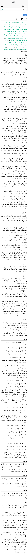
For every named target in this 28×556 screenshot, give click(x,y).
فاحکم (14, 45)
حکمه (10, 43)
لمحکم (4, 47)
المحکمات (20, 31)
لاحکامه (25, 47)
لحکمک (8, 47)
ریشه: (25, 15)
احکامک (10, 22)
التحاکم (17, 27)
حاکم (21, 40)
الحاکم (8, 27)
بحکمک (21, 38)
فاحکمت (10, 45)
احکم (6, 22)
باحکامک (20, 34)
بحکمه (25, 38)
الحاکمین (4, 27)
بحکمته (10, 36)
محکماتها (18, 49)
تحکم (6, 38)
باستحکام (15, 34)
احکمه (13, 25)
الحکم (21, 29)
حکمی (3, 43)
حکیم (21, 45)
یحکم (9, 49)
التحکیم (12, 27)
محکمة (13, 49)
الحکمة (14, 29)
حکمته (22, 43)
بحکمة (14, 36)
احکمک (5, 25)
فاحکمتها (5, 45)
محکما (22, 49)
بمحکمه (13, 38)
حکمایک (4, 40)
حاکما (18, 40)
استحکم (25, 27)
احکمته (17, 25)
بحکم (18, 36)
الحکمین (9, 29)
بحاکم (21, 36)
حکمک (6, 43)
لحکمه (12, 47)
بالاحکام (10, 34)
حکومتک (25, 45)
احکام (22, 22)
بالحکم (6, 34)
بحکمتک (6, 36)
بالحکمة (25, 36)
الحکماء (18, 29)
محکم (25, 49)
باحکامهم (25, 34)
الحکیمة (25, 31)
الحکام (25, 29)
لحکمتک (17, 47)
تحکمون (25, 40)
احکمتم (21, 25)
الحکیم (5, 29)
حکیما (17, 45)
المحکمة (15, 31)
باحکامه (7, 31)
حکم (11, 40)
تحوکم (9, 38)
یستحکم (6, 49)
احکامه (18, 22)
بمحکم (17, 38)
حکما (8, 40)
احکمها (9, 25)
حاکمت (14, 40)
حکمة (26, 43)
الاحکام (21, 27)
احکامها (14, 22)
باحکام (10, 31)
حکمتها (18, 43)
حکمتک (14, 43)
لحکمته (21, 47)
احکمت (25, 25)
